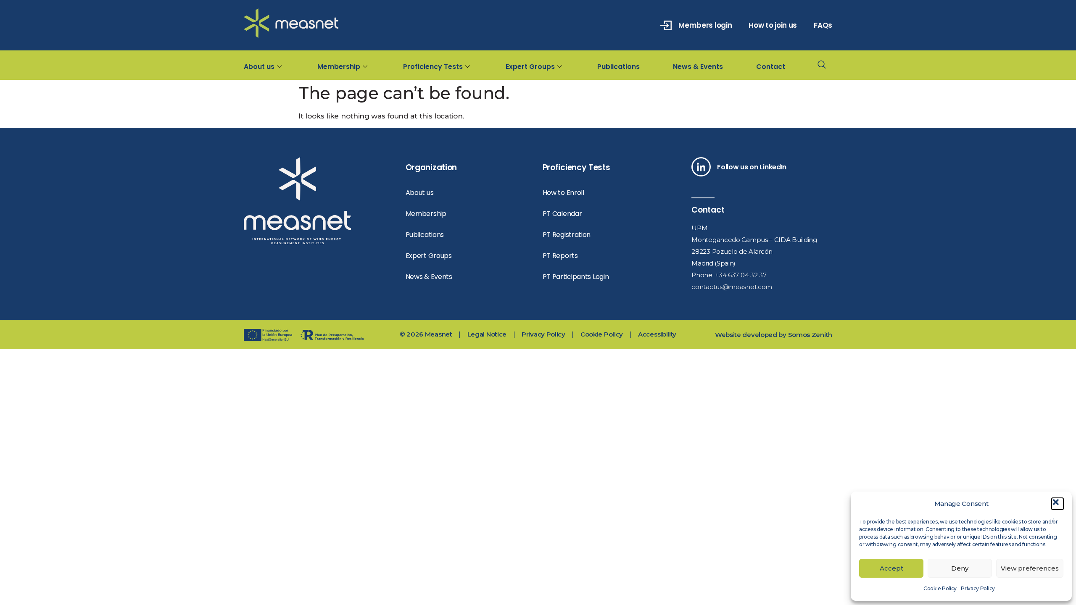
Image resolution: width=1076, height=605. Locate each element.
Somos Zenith (810, 335)
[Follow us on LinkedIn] (701, 166)
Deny (959, 568)
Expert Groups (530, 66)
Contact (770, 66)
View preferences (1030, 568)
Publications (618, 66)
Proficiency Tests (433, 66)
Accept (891, 568)
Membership (338, 66)
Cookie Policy (940, 588)
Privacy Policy (978, 588)
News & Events (698, 66)
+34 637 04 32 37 (740, 275)
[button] (1057, 504)
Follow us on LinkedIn (751, 167)
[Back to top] (1045, 289)
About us (259, 66)
